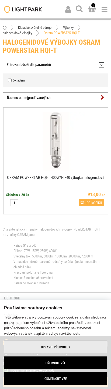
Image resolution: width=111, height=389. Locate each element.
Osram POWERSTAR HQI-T (62, 32)
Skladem (19, 80)
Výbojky (68, 27)
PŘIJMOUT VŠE (56, 363)
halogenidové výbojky (17, 32)
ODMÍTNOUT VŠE (55, 378)
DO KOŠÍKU (94, 202)
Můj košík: (92, 9)
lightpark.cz (23, 9)
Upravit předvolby (55, 347)
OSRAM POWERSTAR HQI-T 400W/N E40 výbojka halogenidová (55, 177)
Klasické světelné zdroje (34, 27)
